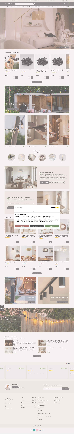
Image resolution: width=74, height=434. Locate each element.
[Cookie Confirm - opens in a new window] (55, 207)
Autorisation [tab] (21, 211)
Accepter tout (51, 226)
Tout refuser (22, 226)
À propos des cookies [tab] (37, 211)
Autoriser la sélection (37, 226)
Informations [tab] (52, 211)
